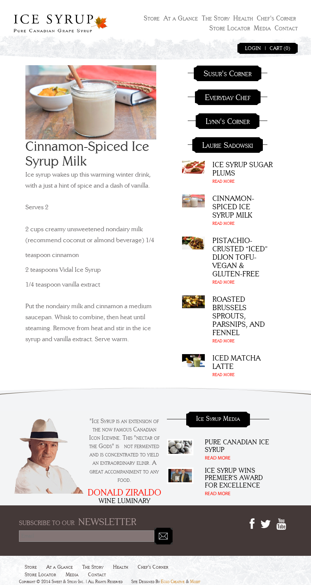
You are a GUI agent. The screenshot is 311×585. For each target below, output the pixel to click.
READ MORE (223, 181)
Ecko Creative (173, 581)
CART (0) (280, 48)
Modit (195, 581)
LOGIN (253, 48)
